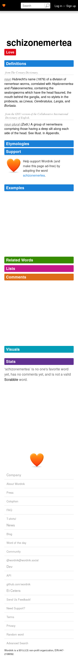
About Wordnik (15, 484)
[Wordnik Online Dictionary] (4, 5)
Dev (9, 566)
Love (10, 52)
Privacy (10, 626)
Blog (9, 534)
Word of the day (16, 543)
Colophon (12, 501)
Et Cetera (13, 590)
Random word (15, 634)
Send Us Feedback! (18, 599)
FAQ (9, 510)
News (10, 524)
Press (9, 492)
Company (13, 474)
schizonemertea (34, 175)
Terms (10, 617)
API (8, 575)
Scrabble (11, 379)
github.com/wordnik (18, 584)
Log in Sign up (65, 6)
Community (13, 551)
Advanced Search (17, 643)
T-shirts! (11, 519)
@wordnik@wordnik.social (22, 560)
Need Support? (15, 608)
